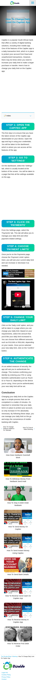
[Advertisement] (18, 92)
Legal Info (5, 672)
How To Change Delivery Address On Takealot (8, 428)
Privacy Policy (6, 677)
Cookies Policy (6, 675)
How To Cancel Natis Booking (28, 428)
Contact (4, 679)
